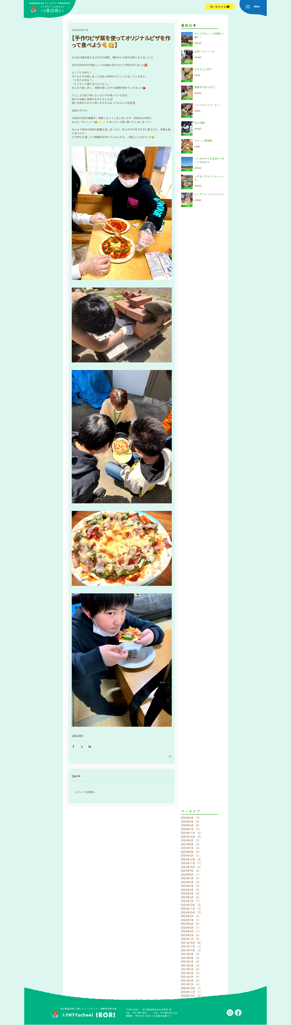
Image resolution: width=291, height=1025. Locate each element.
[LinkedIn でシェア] (89, 746)
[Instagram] (230, 1012)
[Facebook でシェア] (73, 746)
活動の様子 (78, 735)
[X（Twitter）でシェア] (81, 746)
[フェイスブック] (238, 1012)
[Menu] (248, 7)
